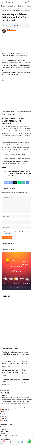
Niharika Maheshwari (11, 30)
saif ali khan (19, 173)
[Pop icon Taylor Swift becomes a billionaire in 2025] (26, 363)
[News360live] (9, 2)
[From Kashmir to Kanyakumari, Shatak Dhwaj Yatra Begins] (26, 354)
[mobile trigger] (3, 2)
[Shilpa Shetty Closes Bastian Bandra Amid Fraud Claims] (26, 372)
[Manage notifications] (4, 440)
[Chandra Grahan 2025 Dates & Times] (26, 381)
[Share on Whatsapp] (14, 442)
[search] (26, 2)
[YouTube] (5, 393)
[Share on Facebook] (6, 25)
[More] (17, 25)
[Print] (14, 25)
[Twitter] (3, 393)
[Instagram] (8, 393)
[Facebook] (1, 393)
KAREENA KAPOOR (14, 171)
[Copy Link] (12, 25)
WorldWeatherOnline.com (16, 287)
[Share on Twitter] (9, 25)
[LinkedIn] (10, 393)
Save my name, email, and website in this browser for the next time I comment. (17, 232)
